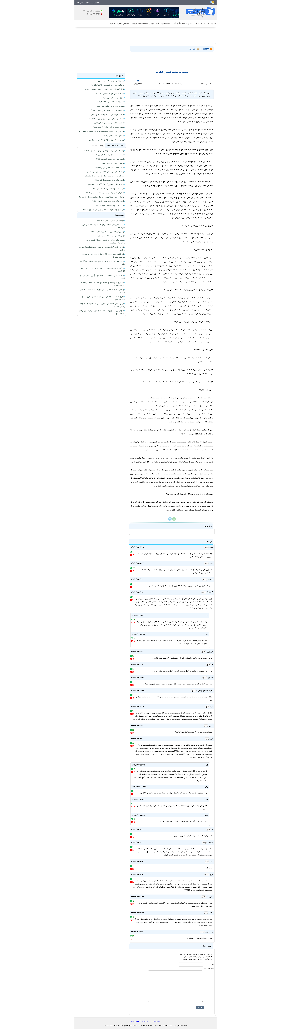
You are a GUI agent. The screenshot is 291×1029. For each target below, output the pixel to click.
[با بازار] (144, 12)
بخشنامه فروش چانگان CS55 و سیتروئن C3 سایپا (105, 171)
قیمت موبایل (154, 23)
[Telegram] (170, 520)
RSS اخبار (206, 49)
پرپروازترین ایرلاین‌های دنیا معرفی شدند (109, 80)
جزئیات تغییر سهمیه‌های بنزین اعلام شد (109, 167)
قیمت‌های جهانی (123, 23)
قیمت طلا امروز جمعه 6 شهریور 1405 (110, 159)
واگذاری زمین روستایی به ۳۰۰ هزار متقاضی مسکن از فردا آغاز (101, 131)
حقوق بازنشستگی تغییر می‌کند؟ (112, 97)
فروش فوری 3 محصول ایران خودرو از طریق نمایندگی (104, 176)
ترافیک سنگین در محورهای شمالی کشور (109, 123)
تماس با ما (80, 2)
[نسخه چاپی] (138, 80)
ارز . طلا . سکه (203, 23)
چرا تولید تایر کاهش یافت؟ (113, 135)
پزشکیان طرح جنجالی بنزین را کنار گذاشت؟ (107, 85)
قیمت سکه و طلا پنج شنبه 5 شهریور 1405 (108, 201)
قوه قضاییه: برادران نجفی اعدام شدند (110, 220)
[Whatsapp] (174, 520)
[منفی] (131, 555)
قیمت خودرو (191, 23)
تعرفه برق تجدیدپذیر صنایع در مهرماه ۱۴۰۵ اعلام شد (104, 118)
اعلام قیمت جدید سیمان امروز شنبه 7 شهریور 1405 (105, 192)
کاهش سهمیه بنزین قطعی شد (112, 163)
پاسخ (206, 547)
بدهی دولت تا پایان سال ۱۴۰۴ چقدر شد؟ (108, 127)
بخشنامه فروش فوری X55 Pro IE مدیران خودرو (106, 184)
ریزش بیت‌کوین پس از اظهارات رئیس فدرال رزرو (106, 139)
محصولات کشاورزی (140, 23)
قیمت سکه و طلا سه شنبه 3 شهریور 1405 (108, 180)
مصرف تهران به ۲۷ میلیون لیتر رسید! (110, 106)
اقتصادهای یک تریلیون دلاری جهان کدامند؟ (107, 110)
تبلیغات (88, 2)
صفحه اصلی (96, 2)
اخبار (213, 23)
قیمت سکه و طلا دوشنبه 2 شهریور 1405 (109, 154)
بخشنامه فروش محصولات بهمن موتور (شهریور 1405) (104, 150)
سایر (112, 23)
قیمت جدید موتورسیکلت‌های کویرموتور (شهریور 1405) (103, 209)
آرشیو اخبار (193, 49)
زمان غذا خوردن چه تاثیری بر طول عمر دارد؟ (107, 235)
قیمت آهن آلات (179, 23)
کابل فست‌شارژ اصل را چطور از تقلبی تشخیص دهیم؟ (104, 89)
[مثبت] (131, 551)
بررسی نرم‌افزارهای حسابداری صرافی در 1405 (107, 231)
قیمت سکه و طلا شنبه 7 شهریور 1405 (109, 205)
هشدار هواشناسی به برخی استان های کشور (107, 114)
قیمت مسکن (165, 23)
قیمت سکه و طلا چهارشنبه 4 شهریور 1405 (108, 188)
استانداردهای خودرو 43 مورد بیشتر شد (109, 93)
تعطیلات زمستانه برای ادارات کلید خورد (109, 101)
